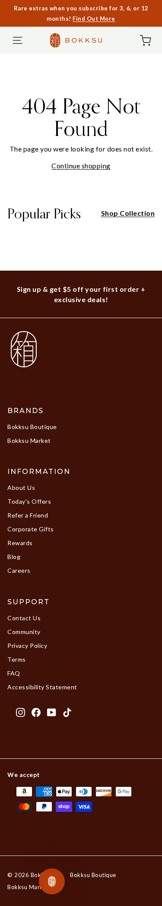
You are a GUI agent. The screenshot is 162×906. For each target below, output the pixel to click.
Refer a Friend (27, 515)
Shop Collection (128, 213)
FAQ (13, 673)
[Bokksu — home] (76, 40)
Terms (16, 659)
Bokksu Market (29, 440)
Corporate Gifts (30, 529)
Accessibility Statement (42, 687)
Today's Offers (29, 501)
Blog (13, 556)
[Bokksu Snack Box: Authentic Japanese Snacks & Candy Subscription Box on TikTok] (67, 712)
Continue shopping (81, 165)
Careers (19, 570)
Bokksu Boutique (32, 426)
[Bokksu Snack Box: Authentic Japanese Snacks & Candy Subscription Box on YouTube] (51, 712)
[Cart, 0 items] (145, 40)
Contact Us (24, 618)
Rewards (20, 542)
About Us (21, 487)
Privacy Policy (27, 645)
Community (24, 631)
